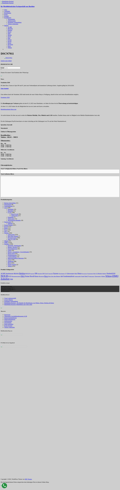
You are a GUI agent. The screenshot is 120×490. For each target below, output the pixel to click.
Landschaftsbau (12, 256)
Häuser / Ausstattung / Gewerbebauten (18, 252)
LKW (9, 260)
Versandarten (11, 19)
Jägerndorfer (84, 273)
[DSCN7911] (8, 58)
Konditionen (7, 17)
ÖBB (11, 279)
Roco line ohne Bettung (54, 276)
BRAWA (10, 28)
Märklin (104, 273)
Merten (10, 35)
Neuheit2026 (111, 273)
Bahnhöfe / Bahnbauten (14, 245)
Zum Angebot (5, 88)
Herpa (79, 273)
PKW (9, 263)
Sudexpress (91, 276)
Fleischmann (7, 204)
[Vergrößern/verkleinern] (6, 487)
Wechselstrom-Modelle (14, 220)
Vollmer (103, 276)
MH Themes (28, 479)
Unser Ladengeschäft (10, 298)
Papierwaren (7, 222)
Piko (9, 38)
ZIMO (6, 242)
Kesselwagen (90, 273)
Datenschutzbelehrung (10, 318)
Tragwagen (98, 276)
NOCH (4, 276)
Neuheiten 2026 (5, 97)
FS (65, 273)
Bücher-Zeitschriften (10, 203)
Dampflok (10, 209)
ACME (10, 27)
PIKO (23, 276)
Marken (6, 25)
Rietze (9, 43)
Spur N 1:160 (11, 239)
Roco (9, 46)
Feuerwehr (50, 273)
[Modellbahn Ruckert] (7, 1)
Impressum (7, 314)
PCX (9, 276)
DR (43, 273)
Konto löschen (8, 325)
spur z (6, 231)
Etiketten (10, 223)
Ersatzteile (10, 217)
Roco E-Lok (14, 214)
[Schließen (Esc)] (1, 487)
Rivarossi (10, 44)
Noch (9, 36)
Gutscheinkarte (8, 206)
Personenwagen (12, 237)
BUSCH (27, 273)
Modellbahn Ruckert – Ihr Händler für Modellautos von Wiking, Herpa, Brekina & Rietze (29, 303)
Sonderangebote (68, 276)
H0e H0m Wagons (13, 236)
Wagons (6, 233)
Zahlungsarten (12, 21)
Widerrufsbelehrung (9, 319)
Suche (2, 68)
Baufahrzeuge (9, 273)
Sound (82, 276)
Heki (9, 33)
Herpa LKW (11, 253)
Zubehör (6, 244)
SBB (61, 276)
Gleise (9, 250)
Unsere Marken (8, 300)
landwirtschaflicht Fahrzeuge (16, 258)
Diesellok (10, 211)
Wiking (10, 47)
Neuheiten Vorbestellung (14, 22)
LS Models (99, 273)
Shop (5, 10)
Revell (9, 41)
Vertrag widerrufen (13, 24)
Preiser (10, 40)
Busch (9, 32)
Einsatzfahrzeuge (12, 249)
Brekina (10, 30)
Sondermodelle (77, 276)
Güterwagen (11, 234)
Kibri (94, 273)
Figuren (55, 273)
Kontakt (6, 16)
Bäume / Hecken (12, 247)
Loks (5, 207)
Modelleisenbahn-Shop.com (8, 109)
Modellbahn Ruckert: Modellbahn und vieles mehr (18, 304)
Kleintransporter (12, 255)
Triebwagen (14, 215)
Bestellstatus (7, 13)
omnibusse (11, 261)
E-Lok (9, 212)
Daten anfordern (8, 324)
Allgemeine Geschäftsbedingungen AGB (15, 316)
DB (36, 273)
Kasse (6, 14)
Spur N (87, 276)
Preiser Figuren (8, 225)
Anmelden (7, 11)
